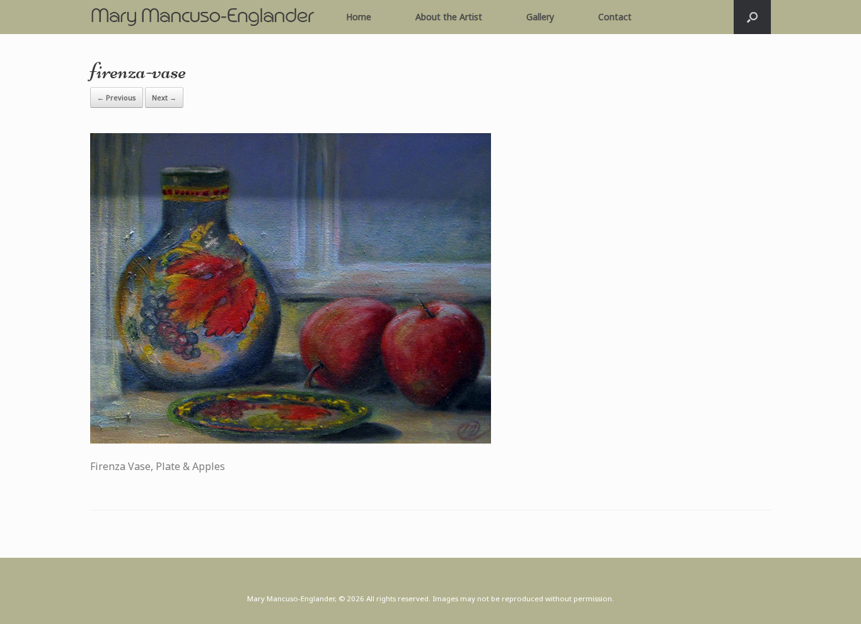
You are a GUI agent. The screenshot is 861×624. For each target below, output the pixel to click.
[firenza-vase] (290, 440)
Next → (164, 97)
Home (358, 17)
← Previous (116, 97)
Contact (615, 17)
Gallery (540, 17)
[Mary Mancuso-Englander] (202, 17)
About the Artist (448, 17)
